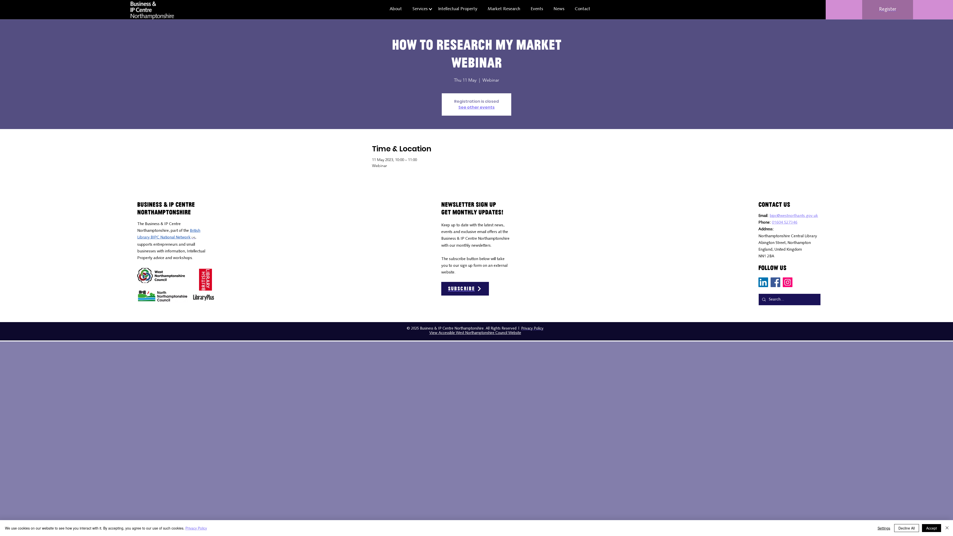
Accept (931, 528)
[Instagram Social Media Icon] (787, 282)
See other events (476, 107)
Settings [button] (884, 528)
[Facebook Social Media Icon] (775, 282)
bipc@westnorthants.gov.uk (794, 216)
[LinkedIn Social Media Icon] (763, 282)
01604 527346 (784, 223)
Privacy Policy (196, 528)
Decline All (906, 528)
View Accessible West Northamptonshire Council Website (475, 333)
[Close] (947, 528)
